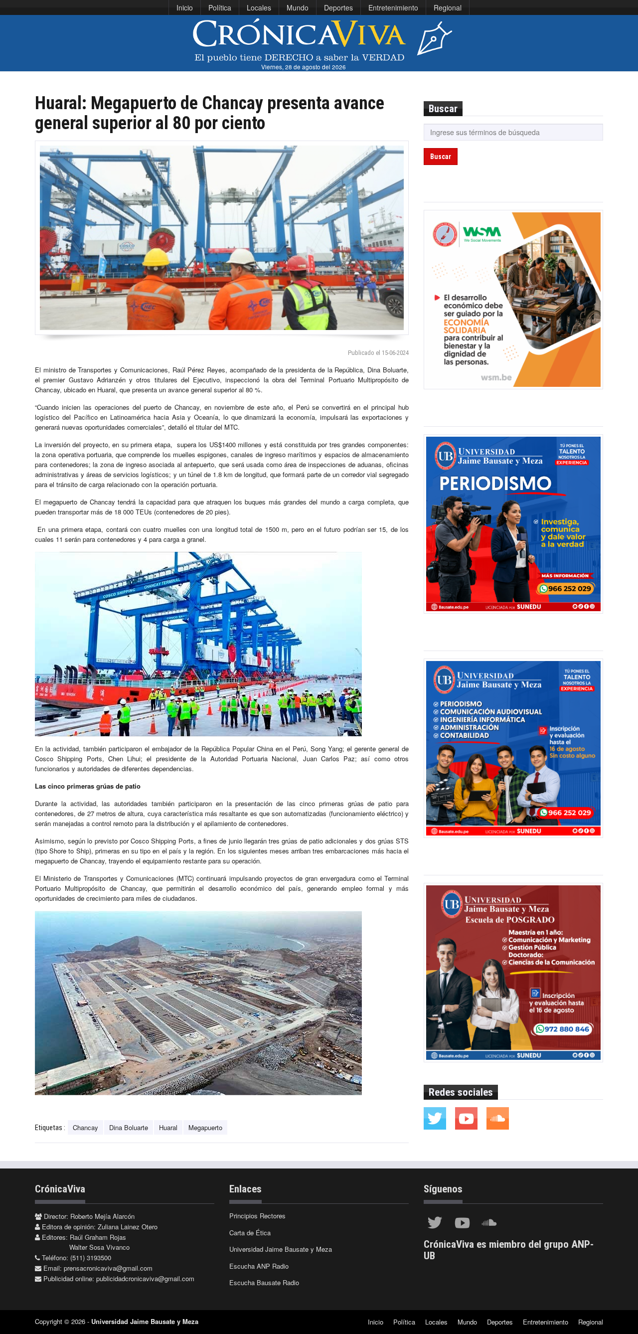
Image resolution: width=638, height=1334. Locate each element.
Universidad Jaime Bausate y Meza (280, 1249)
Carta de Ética (250, 1232)
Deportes (338, 7)
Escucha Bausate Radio (264, 1282)
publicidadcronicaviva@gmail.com (145, 1278)
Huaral (168, 1127)
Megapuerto (205, 1127)
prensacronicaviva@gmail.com (108, 1268)
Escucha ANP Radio (259, 1266)
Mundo (298, 7)
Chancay (85, 1127)
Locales (259, 7)
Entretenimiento (393, 7)
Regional (448, 7)
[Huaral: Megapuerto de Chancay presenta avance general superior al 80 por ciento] (222, 238)
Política (219, 7)
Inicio (184, 7)
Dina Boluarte (128, 1127)
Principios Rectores (257, 1215)
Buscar (440, 157)
